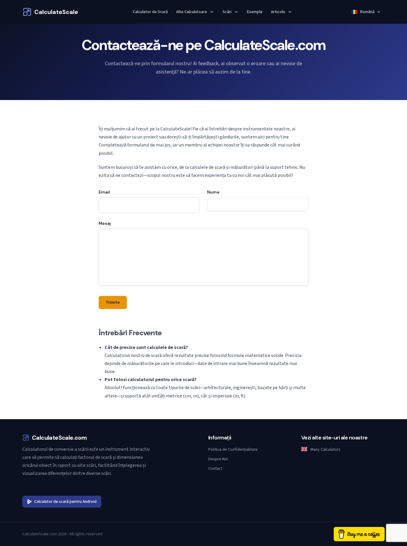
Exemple (254, 12)
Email (104, 192)
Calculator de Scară (150, 12)
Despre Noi (218, 459)
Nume (213, 192)
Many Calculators (325, 450)
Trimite (113, 302)
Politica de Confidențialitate (233, 450)
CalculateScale (56, 12)
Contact (215, 469)
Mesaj (105, 223)
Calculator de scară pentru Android (65, 502)
